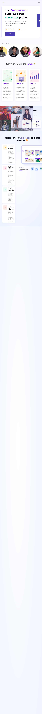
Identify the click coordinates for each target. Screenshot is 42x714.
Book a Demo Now (21, 371)
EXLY (21, 342)
